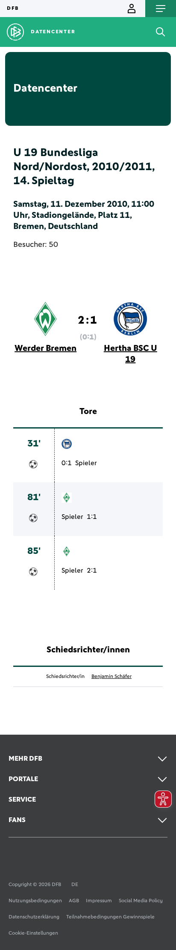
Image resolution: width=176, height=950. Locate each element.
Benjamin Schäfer (111, 676)
